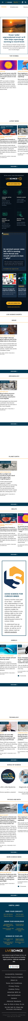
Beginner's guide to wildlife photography (19, 939)
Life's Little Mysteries (8, 914)
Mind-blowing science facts (19, 943)
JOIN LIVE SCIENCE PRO (14, 184)
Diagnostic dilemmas (8, 916)
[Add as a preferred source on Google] (14, 966)
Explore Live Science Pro (14, 307)
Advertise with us (14, 992)
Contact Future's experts (14, 977)
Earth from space (19, 914)
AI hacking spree (14, 7)
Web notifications (14, 995)
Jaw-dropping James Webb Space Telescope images (8, 925)
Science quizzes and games (8, 939)
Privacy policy (14, 986)
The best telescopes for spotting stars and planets (8, 943)
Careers (14, 998)
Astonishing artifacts (19, 916)
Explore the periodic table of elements (8, 929)
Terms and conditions (14, 983)
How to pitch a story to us (14, 1004)
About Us (14, 980)
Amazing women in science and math (20, 925)
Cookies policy (14, 989)
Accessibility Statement (14, 974)
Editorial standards (14, 1001)
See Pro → (16, 2)
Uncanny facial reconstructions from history (19, 929)
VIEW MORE (14, 166)
